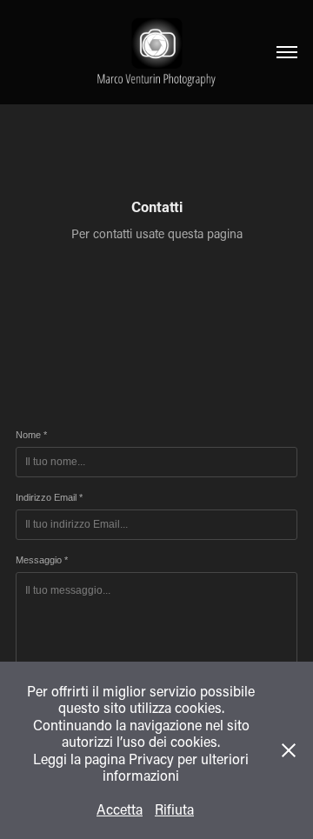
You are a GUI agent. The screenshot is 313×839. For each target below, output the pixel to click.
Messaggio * (42, 560)
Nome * (31, 434)
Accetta (120, 809)
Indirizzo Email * (49, 497)
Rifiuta (174, 809)
